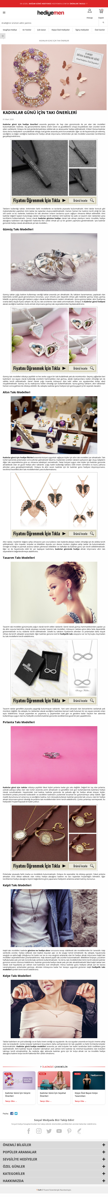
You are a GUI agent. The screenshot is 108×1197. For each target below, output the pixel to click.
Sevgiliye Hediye (10, 29)
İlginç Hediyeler (82, 29)
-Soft (39, 1190)
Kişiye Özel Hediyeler (61, 29)
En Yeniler (27, 29)
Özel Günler (100, 29)
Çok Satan (41, 29)
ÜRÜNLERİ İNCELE (77, 4)
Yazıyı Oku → (11, 1101)
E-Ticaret (45, 1190)
